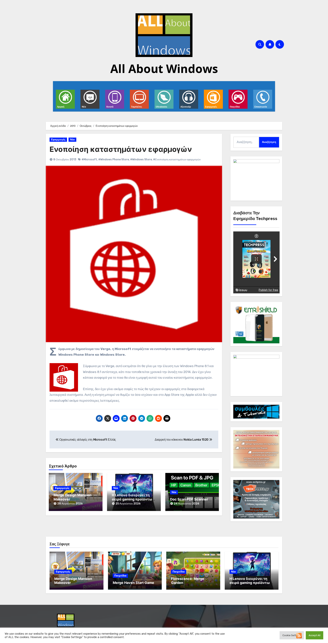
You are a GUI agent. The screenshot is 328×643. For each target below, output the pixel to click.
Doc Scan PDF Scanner (189, 499)
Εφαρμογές (58, 139)
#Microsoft (89, 159)
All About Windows (164, 68)
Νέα (72, 139)
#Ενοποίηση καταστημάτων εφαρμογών (177, 159)
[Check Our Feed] (299, 635)
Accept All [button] (314, 635)
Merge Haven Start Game (133, 583)
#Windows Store (141, 159)
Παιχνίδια (120, 575)
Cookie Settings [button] (291, 635)
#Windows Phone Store (113, 159)
